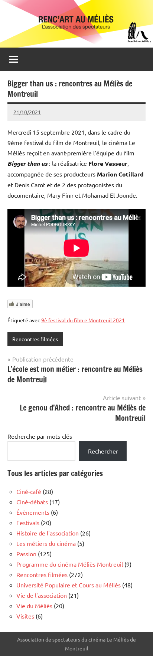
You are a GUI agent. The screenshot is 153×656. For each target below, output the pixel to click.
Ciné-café (28, 491)
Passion (26, 553)
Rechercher (103, 451)
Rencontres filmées (35, 339)
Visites (25, 616)
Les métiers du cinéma (46, 543)
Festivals (27, 522)
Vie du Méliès (34, 605)
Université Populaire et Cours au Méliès (68, 585)
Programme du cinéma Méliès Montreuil (69, 564)
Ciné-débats (32, 501)
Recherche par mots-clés (39, 436)
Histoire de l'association (47, 533)
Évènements (32, 512)
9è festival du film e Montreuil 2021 (83, 320)
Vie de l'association (41, 595)
